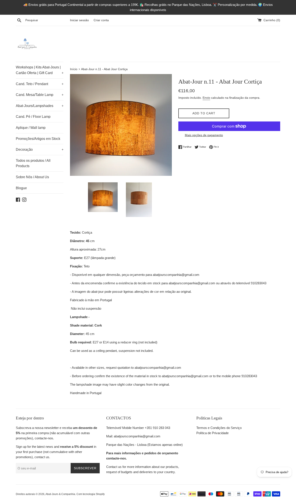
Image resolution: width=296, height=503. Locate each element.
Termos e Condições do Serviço (219, 428)
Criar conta (101, 20)
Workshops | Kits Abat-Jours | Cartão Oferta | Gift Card (39, 70)
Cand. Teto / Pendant (39, 84)
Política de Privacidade (212, 433)
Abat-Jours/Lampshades (39, 106)
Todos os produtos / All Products (33, 163)
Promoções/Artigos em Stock (38, 139)
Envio (206, 97)
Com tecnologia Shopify (90, 494)
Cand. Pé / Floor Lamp (33, 116)
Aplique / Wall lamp (31, 127)
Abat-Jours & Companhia (60, 494)
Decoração (39, 149)
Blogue (21, 188)
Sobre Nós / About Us (32, 177)
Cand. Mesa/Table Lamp (39, 95)
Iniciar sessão (79, 20)
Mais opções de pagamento (204, 135)
